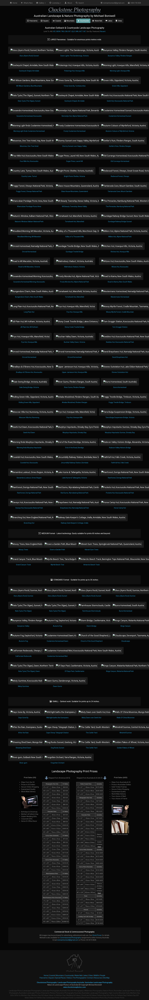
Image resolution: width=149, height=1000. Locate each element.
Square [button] (45, 21)
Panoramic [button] (33, 21)
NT (70, 31)
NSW (58, 31)
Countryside (69, 975)
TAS (62, 31)
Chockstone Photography (47, 982)
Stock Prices (97, 935)
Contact (90, 978)
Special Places (60, 978)
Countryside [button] (84, 21)
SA (66, 31)
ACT (81, 31)
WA (77, 31)
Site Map (106, 978)
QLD (73, 31)
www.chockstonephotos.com (74, 987)
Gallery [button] (41, 3)
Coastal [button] (58, 21)
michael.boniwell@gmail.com (113, 3)
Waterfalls (78, 975)
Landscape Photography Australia (71, 982)
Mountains (60, 975)
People (102, 975)
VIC (54, 31)
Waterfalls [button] (98, 21)
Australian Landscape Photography (98, 982)
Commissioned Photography (70, 938)
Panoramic (44, 978)
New (28, 3)
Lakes (85, 975)
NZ (85, 31)
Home (14, 3)
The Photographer (79, 978)
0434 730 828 (135, 3)
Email (99, 846)
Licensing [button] (55, 3)
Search (81, 3)
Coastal (52, 975)
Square (51, 978)
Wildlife (96, 975)
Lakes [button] (109, 21)
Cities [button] (119, 21)
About (69, 3)
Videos (69, 978)
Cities (91, 975)
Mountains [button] (70, 21)
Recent (102, 31)
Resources (98, 978)
